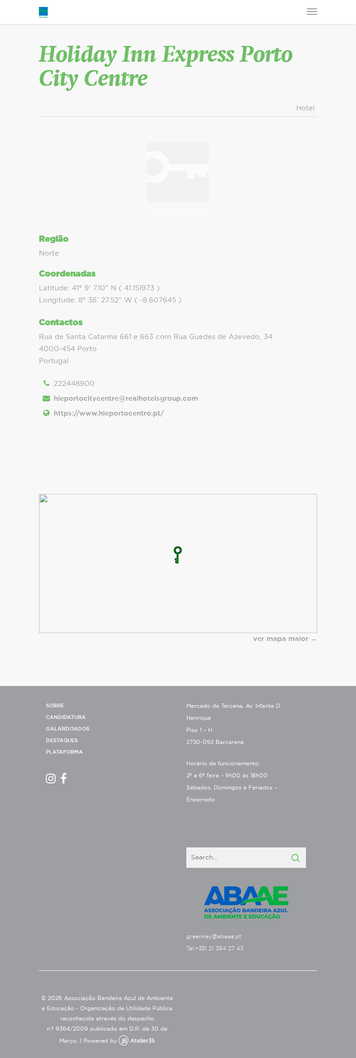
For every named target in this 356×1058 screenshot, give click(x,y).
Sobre (55, 705)
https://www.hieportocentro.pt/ (109, 413)
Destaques (62, 740)
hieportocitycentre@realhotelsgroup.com (126, 398)
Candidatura (66, 717)
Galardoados (67, 728)
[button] (177, 555)
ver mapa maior (280, 638)
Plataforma (64, 752)
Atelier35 (142, 1041)
